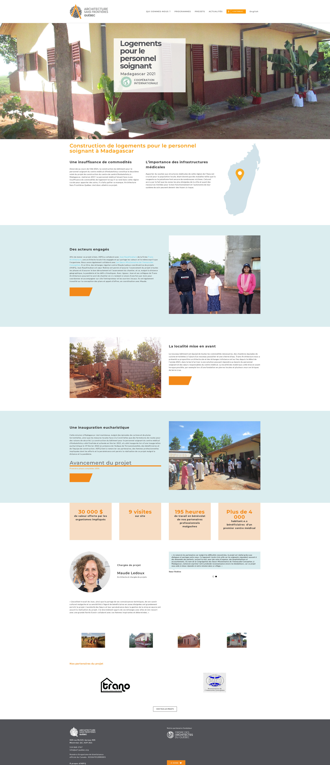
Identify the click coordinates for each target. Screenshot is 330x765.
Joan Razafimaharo (128, 257)
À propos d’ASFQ (78, 763)
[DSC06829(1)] (189, 634)
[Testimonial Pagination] (213, 588)
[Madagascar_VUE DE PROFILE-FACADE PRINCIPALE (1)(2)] (141, 634)
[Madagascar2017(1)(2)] (93, 634)
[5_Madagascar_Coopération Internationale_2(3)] (237, 634)
